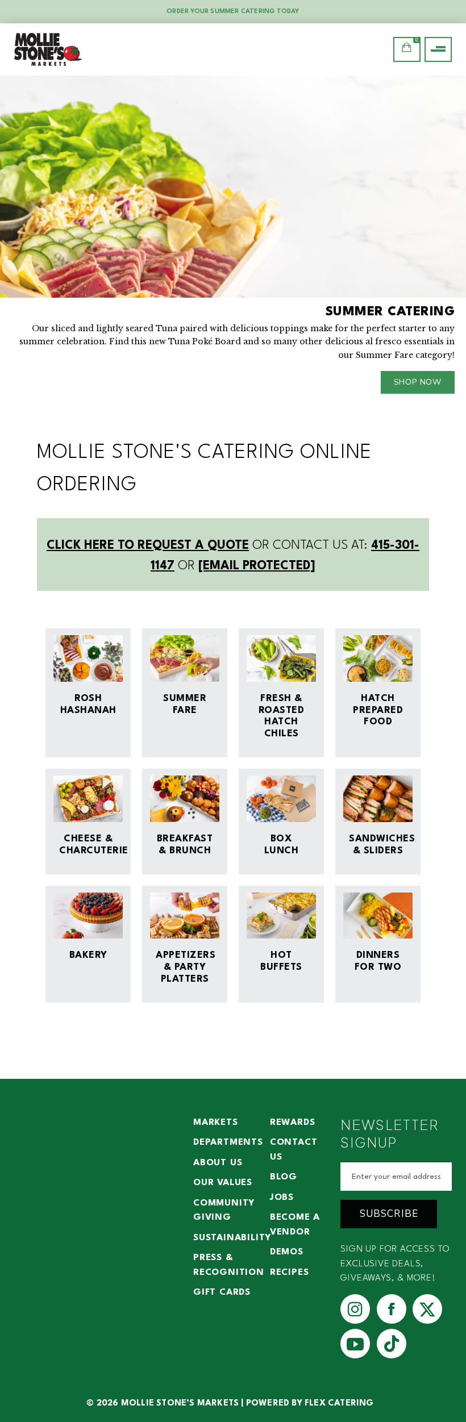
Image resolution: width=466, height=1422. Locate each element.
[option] (233, 240)
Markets (215, 1122)
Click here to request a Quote (148, 546)
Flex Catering (339, 1403)
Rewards (292, 1122)
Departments (228, 1142)
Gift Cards (222, 1292)
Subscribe (389, 1213)
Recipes (289, 1272)
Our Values (222, 1182)
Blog (283, 1177)
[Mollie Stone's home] (48, 49)
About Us (217, 1162)
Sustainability (232, 1237)
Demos (286, 1252)
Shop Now (418, 382)
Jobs (282, 1197)
